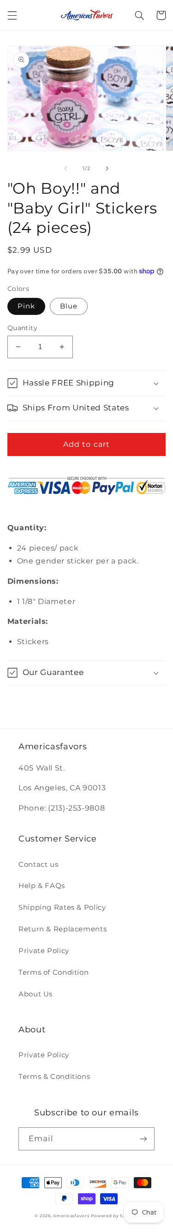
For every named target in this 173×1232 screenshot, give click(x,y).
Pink (26, 306)
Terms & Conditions (54, 1076)
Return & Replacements (62, 929)
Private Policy (43, 951)
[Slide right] (107, 168)
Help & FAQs (41, 886)
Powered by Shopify (114, 1216)
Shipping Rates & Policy (62, 907)
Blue (69, 306)
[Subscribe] (143, 1138)
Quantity (22, 328)
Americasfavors (71, 1216)
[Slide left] (65, 168)
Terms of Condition (53, 972)
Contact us (38, 864)
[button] (12, 15)
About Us (35, 994)
